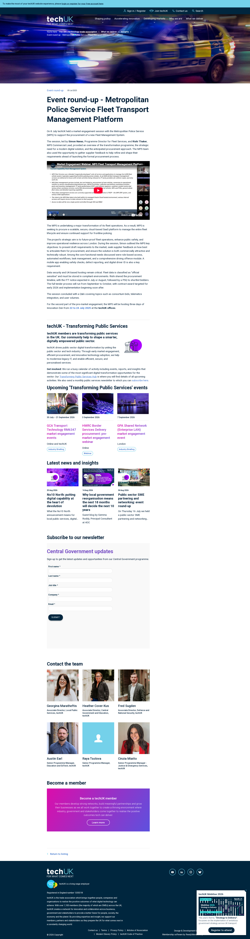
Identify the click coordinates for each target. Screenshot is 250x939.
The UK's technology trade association (78, 32)
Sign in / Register (136, 10)
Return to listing (59, 853)
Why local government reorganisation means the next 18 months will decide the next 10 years (98, 502)
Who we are (175, 18)
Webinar (88, 453)
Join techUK (161, 10)
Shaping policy (103, 18)
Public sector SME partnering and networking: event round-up (131, 500)
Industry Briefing (56, 449)
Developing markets (154, 18)
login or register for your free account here (82, 3)
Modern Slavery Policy (106, 934)
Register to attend (221, 930)
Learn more (98, 822)
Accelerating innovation (127, 18)
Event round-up (55, 90)
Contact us (182, 10)
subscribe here (140, 380)
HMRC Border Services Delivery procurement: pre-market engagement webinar (96, 434)
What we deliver (194, 18)
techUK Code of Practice (131, 934)
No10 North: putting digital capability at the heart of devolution (61, 500)
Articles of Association (137, 930)
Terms (104, 930)
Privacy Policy (116, 930)
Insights (125, 32)
